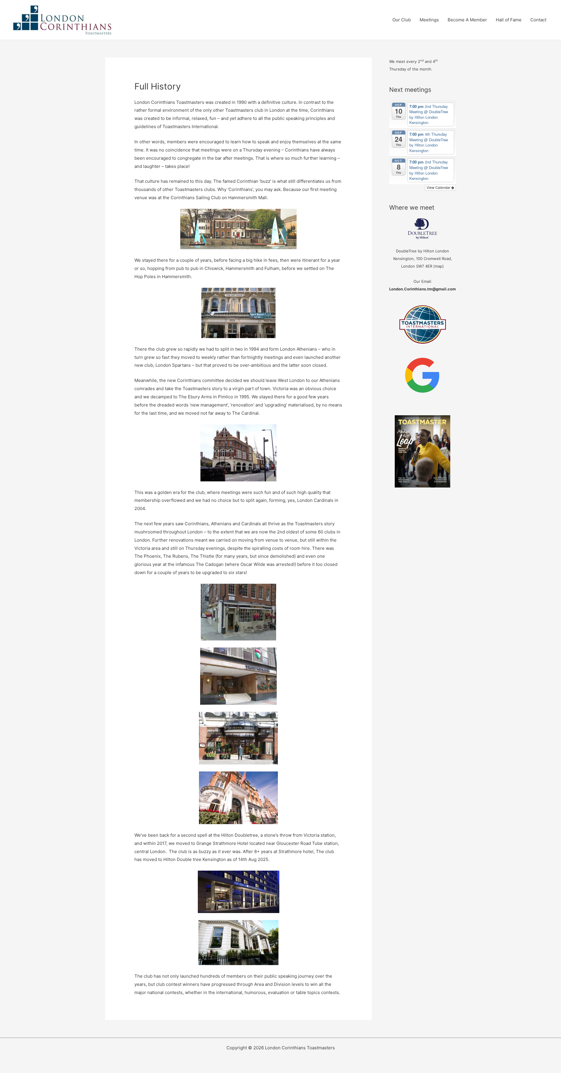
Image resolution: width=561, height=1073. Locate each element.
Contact (538, 20)
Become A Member (467, 20)
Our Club (401, 20)
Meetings (429, 20)
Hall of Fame (509, 20)
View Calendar (439, 187)
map (438, 266)
